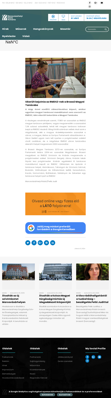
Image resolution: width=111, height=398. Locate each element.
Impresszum (8, 369)
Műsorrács (35, 365)
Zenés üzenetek (65, 361)
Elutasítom (64, 395)
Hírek (5, 29)
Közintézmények (37, 369)
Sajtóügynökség (37, 361)
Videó (26, 36)
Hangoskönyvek (43, 29)
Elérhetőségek (8, 374)
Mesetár (65, 29)
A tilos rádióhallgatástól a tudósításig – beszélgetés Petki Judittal (92, 299)
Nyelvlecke (8, 36)
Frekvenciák (7, 357)
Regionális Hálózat (38, 378)
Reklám (5, 361)
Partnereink (35, 357)
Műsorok (21, 29)
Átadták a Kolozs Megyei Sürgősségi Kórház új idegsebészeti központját (55, 299)
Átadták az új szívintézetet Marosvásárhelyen (13, 299)
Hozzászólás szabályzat (13, 378)
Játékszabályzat (65, 357)
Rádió (32, 374)
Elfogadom (47, 395)
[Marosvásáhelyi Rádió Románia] (18, 17)
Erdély (4, 293)
